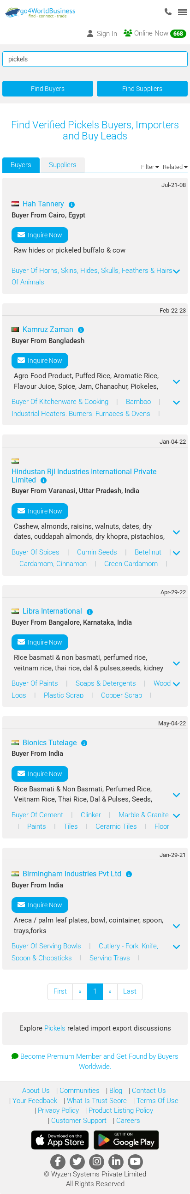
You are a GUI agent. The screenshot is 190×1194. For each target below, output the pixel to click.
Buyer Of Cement (38, 815)
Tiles (72, 826)
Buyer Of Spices (36, 552)
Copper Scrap (122, 695)
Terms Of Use (156, 1101)
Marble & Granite (144, 815)
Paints (37, 826)
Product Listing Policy (120, 1110)
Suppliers (62, 165)
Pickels (55, 1028)
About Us (36, 1090)
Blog (114, 1090)
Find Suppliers (142, 88)
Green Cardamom (132, 564)
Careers (127, 1120)
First (60, 991)
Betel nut (149, 552)
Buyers (21, 165)
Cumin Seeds (98, 552)
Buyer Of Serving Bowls (47, 946)
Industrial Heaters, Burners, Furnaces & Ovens (82, 414)
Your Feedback (34, 1101)
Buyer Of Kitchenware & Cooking (61, 402)
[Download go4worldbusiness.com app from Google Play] (126, 1140)
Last (130, 991)
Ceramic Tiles (117, 826)
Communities (79, 1090)
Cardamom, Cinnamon (54, 564)
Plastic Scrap (64, 695)
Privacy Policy (57, 1110)
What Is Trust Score (96, 1101)
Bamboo (139, 402)
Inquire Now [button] (43, 235)
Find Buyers (48, 88)
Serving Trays (110, 958)
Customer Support (78, 1120)
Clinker (92, 815)
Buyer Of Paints (36, 683)
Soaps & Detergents (107, 683)
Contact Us (148, 1090)
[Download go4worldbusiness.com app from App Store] (60, 1140)
